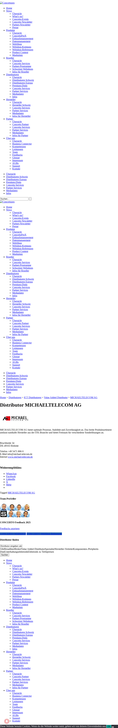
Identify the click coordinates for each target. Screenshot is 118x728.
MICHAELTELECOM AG (21, 492)
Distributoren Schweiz (23, 80)
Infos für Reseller (20, 71)
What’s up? (17, 16)
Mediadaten (18, 94)
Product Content (20, 52)
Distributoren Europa (22, 83)
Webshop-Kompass (21, 47)
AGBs (15, 163)
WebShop (17, 44)
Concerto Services (21, 63)
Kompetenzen (19, 146)
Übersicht (17, 13)
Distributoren (12, 74)
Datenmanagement (21, 41)
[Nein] (113, 727)
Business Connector (22, 143)
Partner (9, 119)
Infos (14, 96)
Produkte (10, 30)
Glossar (16, 157)
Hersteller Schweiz (21, 105)
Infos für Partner (20, 135)
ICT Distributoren (32, 397)
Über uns (10, 138)
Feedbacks (17, 155)
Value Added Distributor (56, 397)
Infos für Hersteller (21, 116)
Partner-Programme (21, 66)
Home (9, 8)
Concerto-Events (20, 19)
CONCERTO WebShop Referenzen (44, 533)
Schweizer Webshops (22, 69)
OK (108, 726)
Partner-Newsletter (21, 24)
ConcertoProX (19, 35)
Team (15, 152)
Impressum (17, 160)
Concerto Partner (20, 124)
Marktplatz (17, 55)
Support (16, 166)
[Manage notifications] (6, 721)
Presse (15, 27)
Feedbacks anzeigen (10, 528)
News (9, 11)
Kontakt (16, 168)
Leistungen (17, 149)
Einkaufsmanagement (22, 38)
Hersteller (11, 99)
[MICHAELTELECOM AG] (15, 424)
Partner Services (20, 91)
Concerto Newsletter (22, 22)
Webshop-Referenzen (22, 49)
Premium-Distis (19, 85)
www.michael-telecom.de (20, 457)
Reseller (10, 58)
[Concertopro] (7, 3)
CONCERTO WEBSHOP (13, 533)
